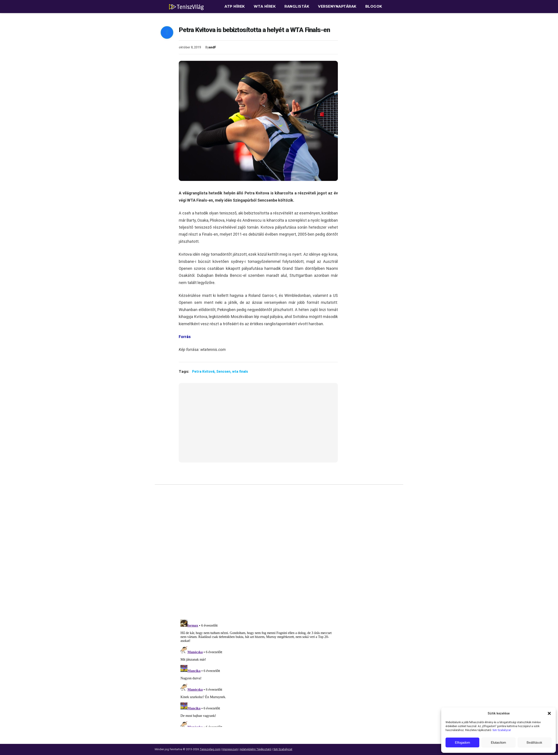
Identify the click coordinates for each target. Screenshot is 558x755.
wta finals (240, 371)
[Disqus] (258, 553)
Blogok (373, 6)
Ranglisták (296, 6)
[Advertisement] (258, 425)
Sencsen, (224, 371)
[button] (549, 713)
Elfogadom (462, 742)
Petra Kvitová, (204, 371)
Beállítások (534, 742)
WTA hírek (265, 6)
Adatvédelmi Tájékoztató (255, 749)
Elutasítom (498, 742)
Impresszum (230, 749)
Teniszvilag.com (210, 749)
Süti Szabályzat (501, 730)
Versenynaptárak (337, 6)
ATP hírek (235, 6)
